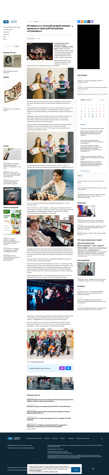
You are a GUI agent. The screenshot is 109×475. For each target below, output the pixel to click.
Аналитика (6, 32)
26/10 (4, 107)
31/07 (78, 297)
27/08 (4, 162)
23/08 (78, 224)
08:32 (81, 297)
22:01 (81, 91)
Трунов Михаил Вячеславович (98, 255)
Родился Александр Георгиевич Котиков (93, 128)
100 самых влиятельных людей (11, 27)
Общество (6, 34)
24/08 (4, 170)
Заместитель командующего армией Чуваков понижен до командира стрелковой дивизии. (92, 158)
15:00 (81, 289)
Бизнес (6, 146)
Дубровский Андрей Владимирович (94, 253)
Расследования (83, 260)
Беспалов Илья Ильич (98, 248)
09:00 (7, 162)
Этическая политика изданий (34, 438)
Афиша (6, 77)
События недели (7, 29)
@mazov (26, 448)
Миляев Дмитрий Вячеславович (85, 244)
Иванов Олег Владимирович (89, 250)
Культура (36, 21)
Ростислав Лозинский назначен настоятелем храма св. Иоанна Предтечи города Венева (91, 142)
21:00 (81, 185)
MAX (32, 448)
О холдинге (71, 438)
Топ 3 (79, 176)
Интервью (81, 286)
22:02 (7, 170)
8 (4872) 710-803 (63, 451)
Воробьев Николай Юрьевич (88, 252)
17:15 (7, 237)
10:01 (81, 78)
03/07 (78, 278)
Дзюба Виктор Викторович (84, 255)
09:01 (81, 84)
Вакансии (46, 438)
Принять (75, 469)
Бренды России (9, 53)
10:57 (81, 192)
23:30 (81, 178)
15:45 (7, 247)
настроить (38, 471)
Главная (30, 21)
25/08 (4, 69)
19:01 (81, 231)
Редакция (54, 438)
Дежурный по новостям (83, 438)
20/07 (78, 305)
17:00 (8, 107)
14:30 (7, 179)
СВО (4, 36)
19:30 (81, 278)
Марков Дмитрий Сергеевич (82, 256)
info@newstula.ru (67, 453)
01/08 (78, 289)
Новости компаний (10, 207)
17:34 (7, 69)
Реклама (62, 438)
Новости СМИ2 (31, 429)
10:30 (81, 305)
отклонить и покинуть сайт (50, 471)
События (82, 124)
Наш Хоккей (82, 75)
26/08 (4, 237)
